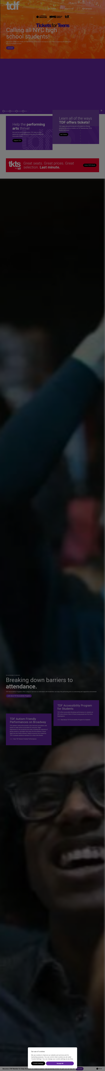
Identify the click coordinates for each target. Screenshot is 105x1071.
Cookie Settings (38, 1063)
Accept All (60, 1063)
